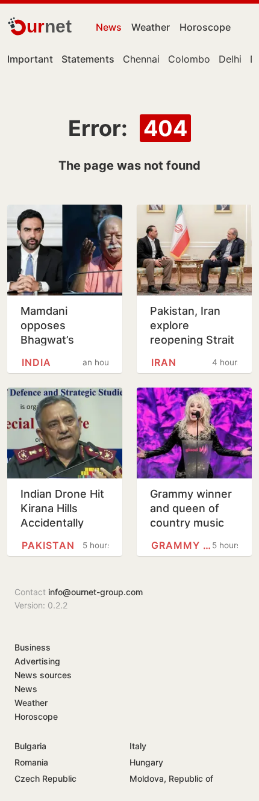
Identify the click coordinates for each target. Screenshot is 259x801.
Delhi (230, 59)
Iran (163, 362)
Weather (150, 27)
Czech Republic (45, 778)
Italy (138, 746)
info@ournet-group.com (95, 592)
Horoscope (205, 27)
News (109, 27)
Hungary (146, 762)
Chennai (141, 59)
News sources (43, 675)
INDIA (36, 362)
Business (32, 647)
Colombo (189, 59)
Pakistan (48, 545)
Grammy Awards (181, 545)
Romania (31, 762)
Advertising (37, 661)
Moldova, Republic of (171, 778)
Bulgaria (30, 746)
